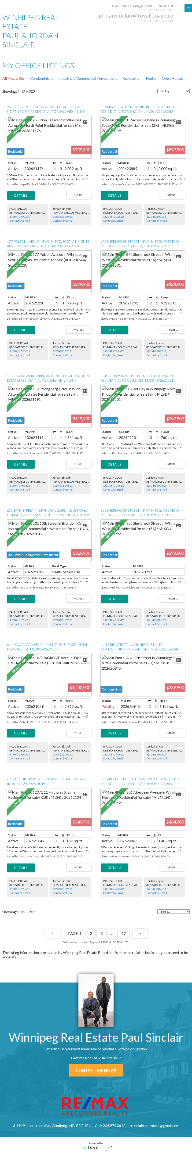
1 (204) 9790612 (19, 216)
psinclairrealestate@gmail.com (154, 1125)
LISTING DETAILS (21, 195)
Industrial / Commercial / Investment (87, 78)
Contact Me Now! (96, 1070)
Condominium (41, 78)
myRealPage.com (96, 1148)
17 (124, 933)
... (112, 933)
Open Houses (173, 78)
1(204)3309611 (63, 216)
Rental (151, 78)
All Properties (13, 78)
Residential (131, 78)
